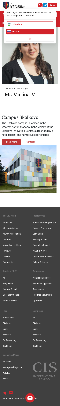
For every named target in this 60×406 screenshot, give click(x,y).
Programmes (39, 216)
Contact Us (8, 262)
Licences (7, 239)
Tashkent (7, 346)
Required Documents (42, 295)
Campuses (38, 311)
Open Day (37, 300)
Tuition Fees (8, 317)
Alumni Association (12, 234)
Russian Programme (42, 228)
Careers (6, 256)
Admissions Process (42, 278)
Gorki (5, 329)
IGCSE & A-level (40, 251)
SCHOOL (13, 7)
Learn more (11, 142)
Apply (52, 5)
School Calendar (40, 262)
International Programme (44, 222)
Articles (6, 373)
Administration (10, 300)
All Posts (7, 362)
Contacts (31, 142)
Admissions (38, 271)
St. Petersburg (9, 340)
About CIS (7, 222)
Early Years (38, 234)
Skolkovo (7, 323)
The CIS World (9, 216)
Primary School (40, 239)
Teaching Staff (10, 271)
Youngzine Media (11, 355)
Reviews (7, 251)
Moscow (7, 334)
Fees (5, 311)
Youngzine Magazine (12, 367)
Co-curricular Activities (43, 256)
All (4, 278)
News (5, 379)
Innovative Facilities (12, 245)
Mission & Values (10, 228)
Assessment (39, 289)
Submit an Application (43, 283)
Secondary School (41, 245)
